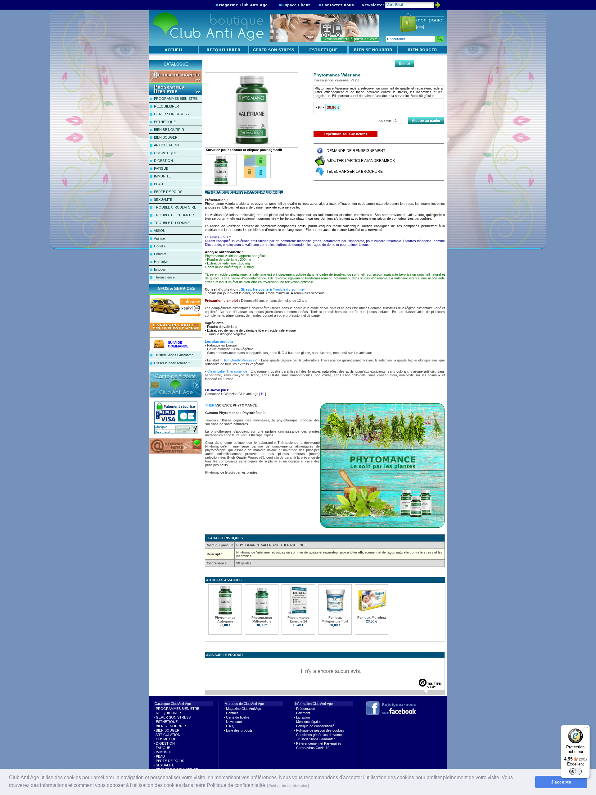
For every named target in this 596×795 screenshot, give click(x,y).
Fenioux (160, 254)
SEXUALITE (163, 199)
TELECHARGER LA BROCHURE (355, 171)
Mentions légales (308, 722)
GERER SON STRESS (171, 114)
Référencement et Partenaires (318, 743)
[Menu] (586, 729)
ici (262, 394)
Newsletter (234, 722)
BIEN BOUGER (166, 137)
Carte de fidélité (237, 717)
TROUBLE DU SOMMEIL (173, 223)
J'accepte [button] (561, 781)
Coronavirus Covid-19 (312, 748)
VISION (159, 230)
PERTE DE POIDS (168, 192)
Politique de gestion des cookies (320, 730)
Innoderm (161, 269)
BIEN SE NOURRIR (169, 129)
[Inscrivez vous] (175, 452)
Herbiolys (161, 262)
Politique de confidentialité (315, 726)
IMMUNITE (162, 176)
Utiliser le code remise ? (172, 363)
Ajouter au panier (426, 120)
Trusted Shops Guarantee (173, 355)
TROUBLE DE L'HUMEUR (174, 215)
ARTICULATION (166, 145)
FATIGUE (161, 168)
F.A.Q (230, 726)
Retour (404, 64)
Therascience (164, 277)
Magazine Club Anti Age (243, 708)
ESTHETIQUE (165, 122)
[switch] (575, 771)
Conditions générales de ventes (320, 735)
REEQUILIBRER (166, 106)
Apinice (159, 238)
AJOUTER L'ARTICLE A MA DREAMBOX (361, 161)
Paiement (303, 713)
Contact (232, 713)
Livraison (303, 717)
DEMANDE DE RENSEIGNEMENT (356, 151)
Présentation (305, 708)
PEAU (158, 184)
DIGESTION (163, 161)
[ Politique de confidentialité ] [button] (288, 786)
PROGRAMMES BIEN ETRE (175, 98)
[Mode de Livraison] (177, 316)
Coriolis (159, 246)
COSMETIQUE (165, 153)
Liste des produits (239, 730)
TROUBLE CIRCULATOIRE (175, 207)
